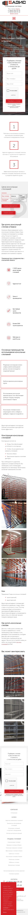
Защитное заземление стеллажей (14, 820)
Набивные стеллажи (14, 862)
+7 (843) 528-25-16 (14, 12)
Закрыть (5, 912)
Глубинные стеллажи (14, 853)
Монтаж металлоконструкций (14, 833)
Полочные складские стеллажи (14, 848)
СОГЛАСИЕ (5, 907)
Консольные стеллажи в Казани (14, 856)
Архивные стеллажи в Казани (14, 845)
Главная (5, 26)
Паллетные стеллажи (14, 859)
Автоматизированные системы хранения (14, 871)
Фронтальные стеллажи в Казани (14, 850)
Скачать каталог (8, 213)
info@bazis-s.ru (17, 899)
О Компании (14, 813)
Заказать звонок (14, 13)
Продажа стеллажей (13, 26)
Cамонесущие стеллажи (14, 842)
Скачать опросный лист (11, 206)
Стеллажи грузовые (14, 873)
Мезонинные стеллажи (14, 865)
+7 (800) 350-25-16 (14, 10)
